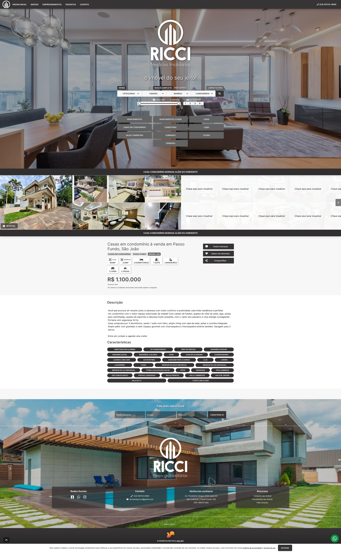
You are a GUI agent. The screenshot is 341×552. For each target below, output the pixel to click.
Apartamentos (134, 119)
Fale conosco (262, 502)
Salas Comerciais (134, 135)
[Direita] (338, 202)
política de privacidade (252, 548)
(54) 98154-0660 (327, 4)
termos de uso (269, 548)
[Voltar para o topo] (6, 540)
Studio (206, 135)
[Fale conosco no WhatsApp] (78, 497)
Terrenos (170, 143)
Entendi (285, 548)
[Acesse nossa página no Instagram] (84, 497)
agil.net (180, 541)
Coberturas (170, 127)
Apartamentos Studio (170, 119)
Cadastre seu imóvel (262, 496)
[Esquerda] (2, 202)
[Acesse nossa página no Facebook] (72, 497)
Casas (206, 119)
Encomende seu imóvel (262, 499)
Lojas (206, 127)
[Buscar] (220, 94)
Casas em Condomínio (134, 127)
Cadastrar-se (217, 414)
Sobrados (171, 135)
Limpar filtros (215, 88)
